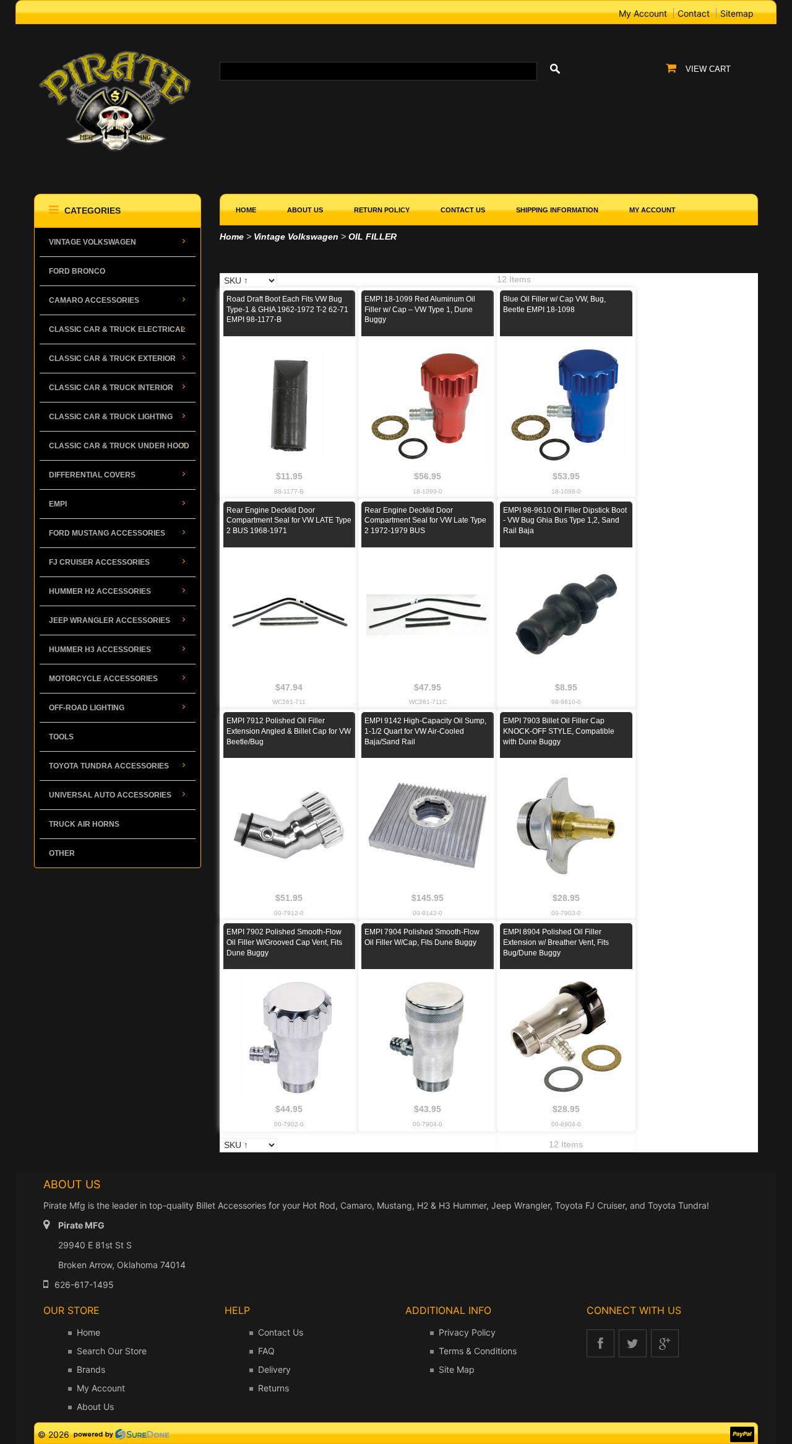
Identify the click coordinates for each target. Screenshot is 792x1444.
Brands (91, 1369)
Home (232, 236)
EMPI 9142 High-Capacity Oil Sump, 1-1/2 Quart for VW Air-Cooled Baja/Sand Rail (425, 731)
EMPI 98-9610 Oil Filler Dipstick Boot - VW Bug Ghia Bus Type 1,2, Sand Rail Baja (565, 521)
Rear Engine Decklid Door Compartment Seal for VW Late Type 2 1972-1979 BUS (425, 521)
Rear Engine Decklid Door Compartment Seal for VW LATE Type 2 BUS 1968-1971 (288, 521)
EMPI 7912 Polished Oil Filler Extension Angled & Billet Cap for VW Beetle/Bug (288, 731)
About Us (95, 1406)
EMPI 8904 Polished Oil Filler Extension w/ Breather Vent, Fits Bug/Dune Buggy (556, 942)
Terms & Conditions (478, 1351)
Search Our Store (112, 1351)
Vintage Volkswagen (296, 236)
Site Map (457, 1369)
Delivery (274, 1369)
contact (694, 13)
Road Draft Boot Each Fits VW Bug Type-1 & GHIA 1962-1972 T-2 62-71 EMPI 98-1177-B (287, 309)
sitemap (737, 13)
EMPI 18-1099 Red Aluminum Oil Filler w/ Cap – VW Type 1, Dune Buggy (419, 309)
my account (643, 13)
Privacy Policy (467, 1332)
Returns (273, 1388)
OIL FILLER (372, 236)
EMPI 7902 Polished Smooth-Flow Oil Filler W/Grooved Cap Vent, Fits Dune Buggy (284, 942)
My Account (101, 1388)
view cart (708, 69)
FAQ (266, 1351)
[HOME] (117, 51)
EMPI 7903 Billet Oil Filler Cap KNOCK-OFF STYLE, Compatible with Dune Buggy (558, 731)
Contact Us (280, 1332)
